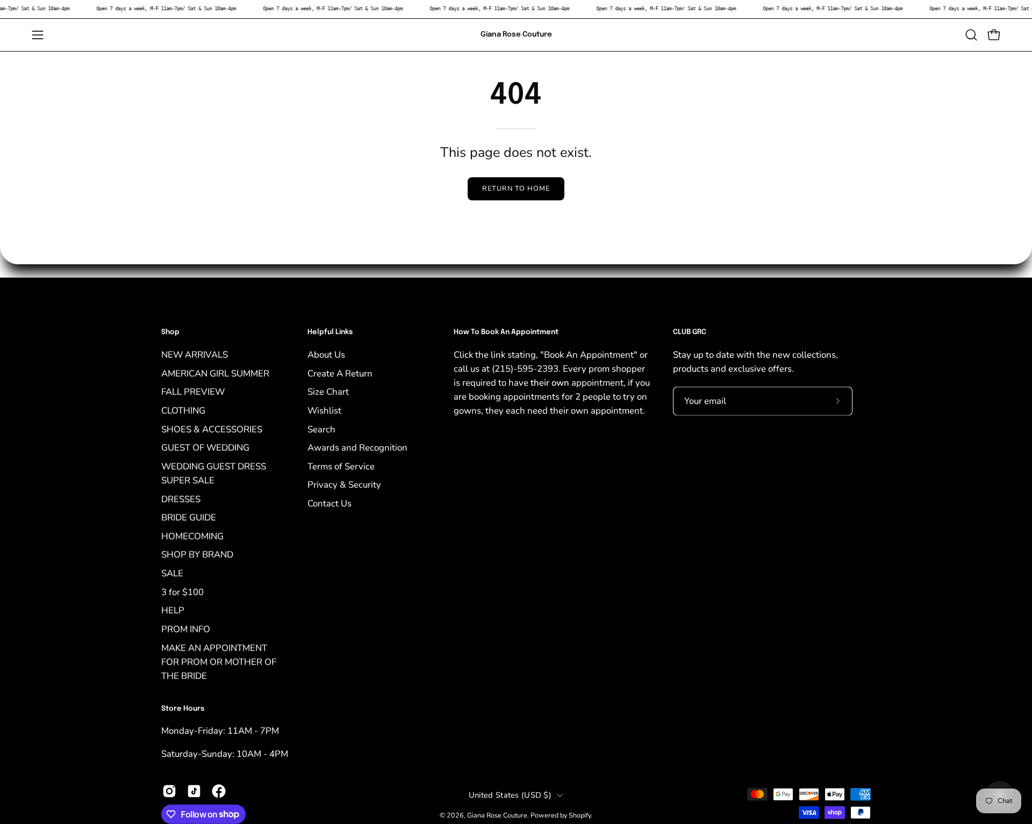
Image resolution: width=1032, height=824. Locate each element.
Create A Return (339, 373)
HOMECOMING (192, 536)
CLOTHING (183, 410)
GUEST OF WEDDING (205, 447)
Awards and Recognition (357, 447)
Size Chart (328, 392)
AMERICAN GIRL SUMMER (215, 373)
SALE (172, 573)
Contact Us (329, 503)
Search (321, 429)
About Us (326, 354)
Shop (170, 332)
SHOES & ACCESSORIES (211, 429)
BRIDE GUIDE (188, 517)
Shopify (580, 815)
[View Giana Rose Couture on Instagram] (169, 791)
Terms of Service (341, 466)
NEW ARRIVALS (194, 354)
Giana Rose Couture (516, 34)
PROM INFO (185, 629)
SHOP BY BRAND (197, 554)
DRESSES (180, 499)
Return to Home (515, 188)
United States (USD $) (510, 795)
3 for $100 (182, 592)
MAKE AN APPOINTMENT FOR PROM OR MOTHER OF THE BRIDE (218, 661)
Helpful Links (330, 332)
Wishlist (324, 410)
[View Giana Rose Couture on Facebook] (219, 791)
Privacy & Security (344, 485)
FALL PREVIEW (193, 392)
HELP (172, 610)
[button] (971, 35)
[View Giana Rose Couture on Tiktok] (194, 791)
